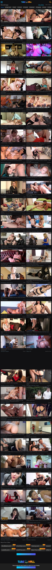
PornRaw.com (23, 546)
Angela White (33, 454)
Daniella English (4, 419)
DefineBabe (49, 128)
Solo (6, 265)
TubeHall (23, 539)
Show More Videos (26, 554)
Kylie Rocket (3, 42)
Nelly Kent (3, 162)
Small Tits (7, 402)
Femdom (36, 162)
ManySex (23, 42)
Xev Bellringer (3, 282)
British (36, 471)
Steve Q (27, 402)
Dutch (2, 76)
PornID (24, 231)
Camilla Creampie (29, 522)
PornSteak (49, 419)
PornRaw (23, 471)
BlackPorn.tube (48, 351)
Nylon (27, 419)
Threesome (15, 93)
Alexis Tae (34, 265)
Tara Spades (28, 488)
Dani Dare (28, 436)
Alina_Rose (28, 162)
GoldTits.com (23, 550)
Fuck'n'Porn (49, 162)
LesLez (49, 265)
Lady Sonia (9, 419)
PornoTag (23, 179)
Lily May (28, 471)
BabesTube (23, 265)
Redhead (32, 7)
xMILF (24, 282)
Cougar (2, 128)
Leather (5, 454)
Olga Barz (3, 25)
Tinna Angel (3, 471)
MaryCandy (28, 42)
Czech (31, 402)
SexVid (50, 436)
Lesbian (2, 145)
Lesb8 (24, 93)
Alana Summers (4, 231)
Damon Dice (28, 231)
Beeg (24, 196)
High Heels (8, 7)
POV (30, 351)
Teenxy (24, 351)
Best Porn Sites (38, 550)
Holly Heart (34, 231)
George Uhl (8, 539)
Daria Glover (3, 539)
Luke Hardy (9, 248)
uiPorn (24, 505)
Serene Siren (28, 265)
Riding (6, 59)
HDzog (24, 334)
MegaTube (49, 454)
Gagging (39, 7)
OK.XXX (24, 248)
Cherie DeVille (29, 248)
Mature (5, 76)
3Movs (24, 162)
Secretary (7, 385)
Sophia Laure (28, 334)
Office (11, 488)
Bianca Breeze (3, 93)
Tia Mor (27, 282)
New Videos (41, 4)
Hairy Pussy (12, 42)
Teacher (32, 162)
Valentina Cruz (3, 248)
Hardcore (31, 93)
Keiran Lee (28, 454)
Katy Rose (3, 385)
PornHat (49, 402)
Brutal (13, 248)
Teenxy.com (38, 546)
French (20, 7)
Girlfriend (2, 179)
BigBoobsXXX (48, 76)
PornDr (24, 76)
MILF (14, 7)
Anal (6, 162)
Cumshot (11, 25)
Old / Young (3, 334)
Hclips (24, 299)
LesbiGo (24, 145)
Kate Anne (3, 265)
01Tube (49, 25)
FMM (5, 196)
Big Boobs (32, 76)
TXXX (50, 334)
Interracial (33, 179)
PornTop (24, 25)
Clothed (26, 7)
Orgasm (12, 539)
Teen (6, 436)
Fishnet (10, 505)
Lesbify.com (8, 550)
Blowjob (27, 128)
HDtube (24, 488)
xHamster (49, 145)
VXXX (50, 179)
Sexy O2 (28, 145)
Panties (37, 385)
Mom (27, 93)
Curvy (44, 7)
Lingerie (27, 76)
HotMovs (49, 505)
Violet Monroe (9, 93)
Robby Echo (3, 488)
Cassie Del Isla (29, 505)
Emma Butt (28, 25)
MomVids (49, 93)
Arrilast (2, 454)
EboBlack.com (8, 546)
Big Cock (9, 59)
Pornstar (34, 436)
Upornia (49, 42)
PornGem (23, 402)
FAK (24, 59)
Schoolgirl (14, 231)
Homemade (7, 179)
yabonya (2, 59)
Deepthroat (7, 25)
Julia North (28, 196)
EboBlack (49, 282)
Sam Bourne (32, 471)
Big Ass (32, 25)
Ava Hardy (8, 488)
